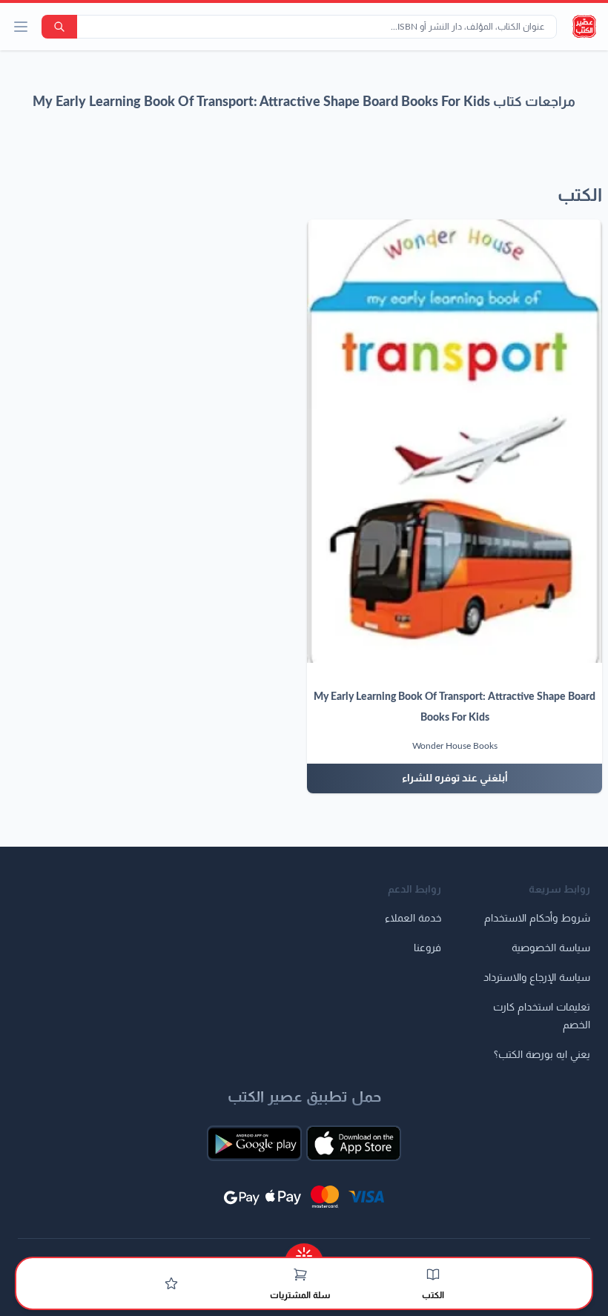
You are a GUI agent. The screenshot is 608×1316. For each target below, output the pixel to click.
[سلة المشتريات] (300, 1274)
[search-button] (59, 27)
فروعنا (427, 948)
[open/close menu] (21, 27)
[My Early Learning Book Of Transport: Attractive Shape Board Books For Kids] (454, 441)
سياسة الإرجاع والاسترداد (536, 978)
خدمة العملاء (413, 918)
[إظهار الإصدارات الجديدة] (304, 1251)
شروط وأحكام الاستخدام (537, 918)
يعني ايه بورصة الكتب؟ (542, 1055)
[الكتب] (433, 1274)
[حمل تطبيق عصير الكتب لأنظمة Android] (254, 1143)
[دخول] (171, 1283)
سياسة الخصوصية (551, 948)
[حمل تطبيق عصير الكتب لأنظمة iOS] (353, 1143)
